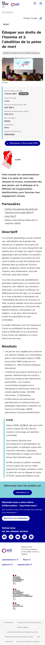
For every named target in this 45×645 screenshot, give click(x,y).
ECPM (23, 425)
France (7, 121)
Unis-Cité (9, 216)
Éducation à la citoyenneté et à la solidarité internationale (21, 53)
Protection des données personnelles (29, 622)
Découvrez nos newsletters (16, 518)
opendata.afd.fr (24, 565)
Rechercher (35, 3)
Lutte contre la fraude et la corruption (28, 641)
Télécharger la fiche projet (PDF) (23, 143)
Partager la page (40, 18)
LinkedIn (24, 537)
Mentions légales (22, 627)
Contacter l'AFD (9, 622)
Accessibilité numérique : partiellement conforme (22, 632)
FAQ (38, 637)
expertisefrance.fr (9, 560)
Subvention (9, 134)
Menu (40, 3)
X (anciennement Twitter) (11, 537)
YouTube (17, 537)
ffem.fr (25, 560)
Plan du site (9, 641)
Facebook (4, 537)
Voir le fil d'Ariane (7, 12)
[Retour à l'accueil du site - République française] (18, 4)
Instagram (31, 537)
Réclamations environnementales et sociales (19, 637)
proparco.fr (6, 565)
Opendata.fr (21, 492)
